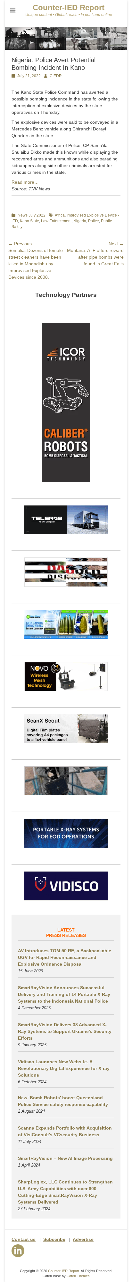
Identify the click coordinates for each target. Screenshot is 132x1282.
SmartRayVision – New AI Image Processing (65, 1158)
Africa (60, 215)
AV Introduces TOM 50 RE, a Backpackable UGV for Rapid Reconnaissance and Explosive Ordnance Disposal (64, 957)
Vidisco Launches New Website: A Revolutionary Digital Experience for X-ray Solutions (64, 1068)
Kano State (29, 221)
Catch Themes (78, 1276)
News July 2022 (31, 215)
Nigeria (79, 221)
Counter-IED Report (68, 7)
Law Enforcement (56, 221)
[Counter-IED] (66, 48)
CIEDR (56, 76)
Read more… (25, 182)
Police (93, 221)
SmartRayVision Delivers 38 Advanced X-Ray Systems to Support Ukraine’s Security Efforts (64, 1031)
